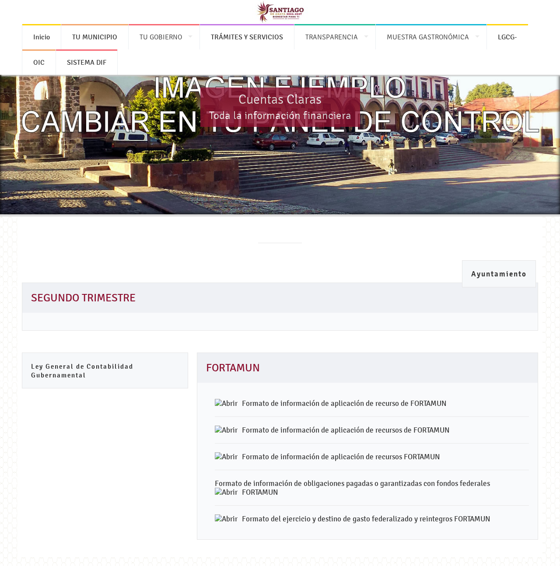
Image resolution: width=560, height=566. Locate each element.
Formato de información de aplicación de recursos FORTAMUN (341, 456)
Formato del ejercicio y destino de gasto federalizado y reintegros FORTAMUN (366, 518)
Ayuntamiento (499, 274)
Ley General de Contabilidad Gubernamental (82, 370)
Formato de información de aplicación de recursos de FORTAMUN (346, 430)
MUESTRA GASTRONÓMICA (428, 37)
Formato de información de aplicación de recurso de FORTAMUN (344, 403)
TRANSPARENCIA (331, 37)
